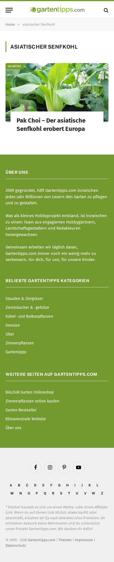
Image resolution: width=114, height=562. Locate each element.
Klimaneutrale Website (26, 419)
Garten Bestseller (21, 410)
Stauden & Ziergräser (24, 298)
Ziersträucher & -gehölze (27, 307)
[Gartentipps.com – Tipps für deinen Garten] (57, 10)
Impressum (84, 540)
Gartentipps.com (41, 540)
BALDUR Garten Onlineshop (30, 392)
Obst (10, 334)
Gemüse (14, 66)
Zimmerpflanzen (20, 343)
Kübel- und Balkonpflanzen (29, 316)
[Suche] (105, 10)
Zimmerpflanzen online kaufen (32, 401)
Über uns (13, 428)
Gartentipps (16, 352)
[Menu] (9, 10)
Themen (65, 540)
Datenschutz (16, 545)
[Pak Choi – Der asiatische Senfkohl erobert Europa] (57, 92)
